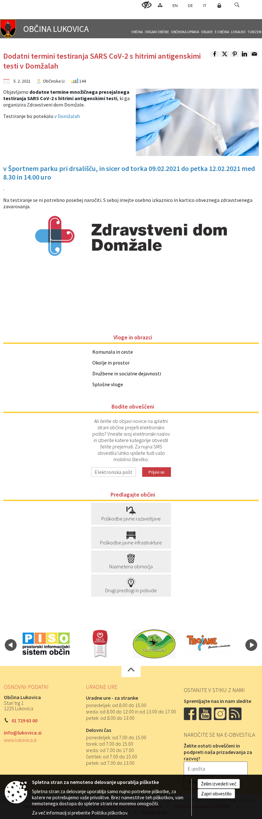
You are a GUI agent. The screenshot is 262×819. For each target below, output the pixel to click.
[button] (237, 5)
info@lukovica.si (23, 732)
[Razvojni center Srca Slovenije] (100, 644)
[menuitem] (137, 29)
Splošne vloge (107, 384)
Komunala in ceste (112, 352)
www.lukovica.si (20, 740)
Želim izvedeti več (218, 784)
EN (175, 5)
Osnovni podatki (26, 686)
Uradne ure (101, 686)
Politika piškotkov (109, 813)
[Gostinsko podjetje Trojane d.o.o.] (208, 644)
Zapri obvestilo (216, 794)
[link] (214, 54)
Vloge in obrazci (132, 337)
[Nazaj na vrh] (131, 671)
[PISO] (46, 644)
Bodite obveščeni (133, 406)
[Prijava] (219, 5)
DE (190, 5)
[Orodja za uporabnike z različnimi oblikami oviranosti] (147, 5)
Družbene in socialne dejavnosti (126, 373)
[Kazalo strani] (160, 5)
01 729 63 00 (24, 720)
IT (204, 5)
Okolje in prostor (111, 362)
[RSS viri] (236, 713)
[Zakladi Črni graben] (154, 644)
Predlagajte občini (133, 494)
